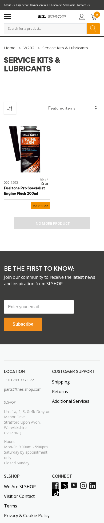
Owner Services (39, 5)
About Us (9, 5)
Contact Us (83, 5)
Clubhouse (56, 5)
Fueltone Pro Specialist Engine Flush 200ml (24, 191)
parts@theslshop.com (23, 389)
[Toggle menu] (7, 16)
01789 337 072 (21, 379)
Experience (22, 5)
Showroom (69, 5)
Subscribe (23, 324)
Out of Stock (40, 205)
